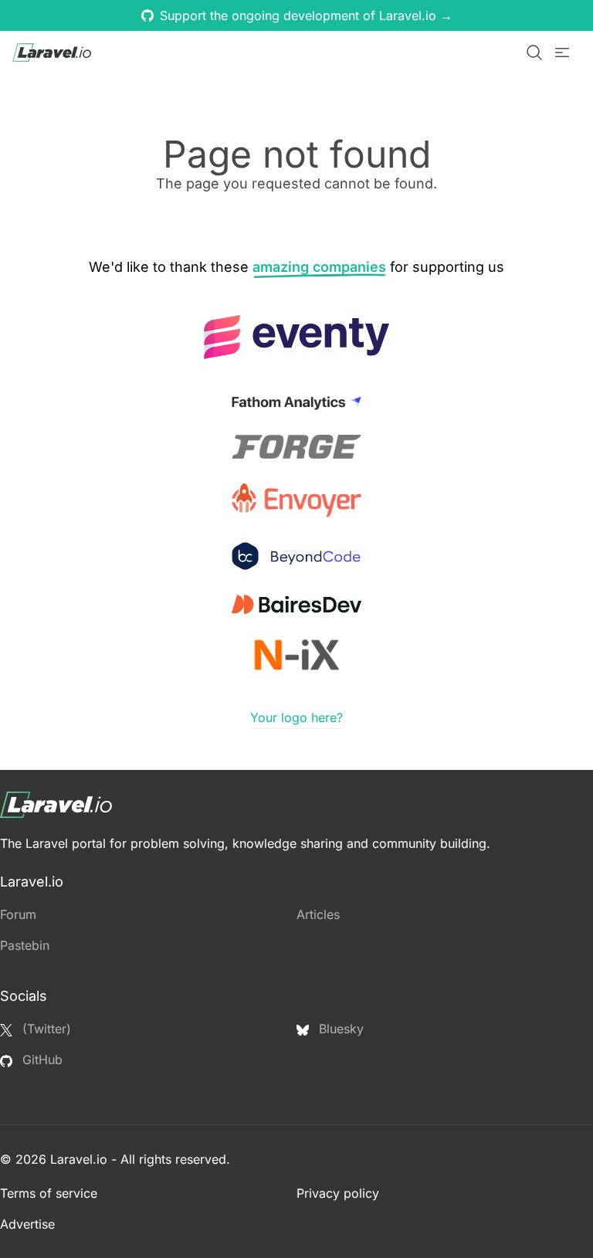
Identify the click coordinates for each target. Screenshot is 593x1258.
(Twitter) (45, 1028)
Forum (18, 914)
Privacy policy (337, 1193)
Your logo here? (296, 717)
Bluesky (339, 1028)
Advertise (27, 1224)
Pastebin (24, 945)
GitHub (41, 1059)
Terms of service (48, 1193)
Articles (318, 914)
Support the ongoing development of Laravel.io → (306, 15)
